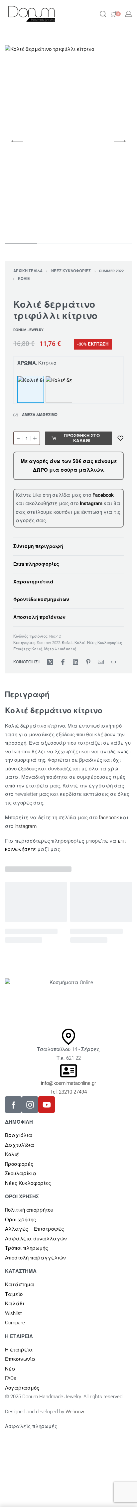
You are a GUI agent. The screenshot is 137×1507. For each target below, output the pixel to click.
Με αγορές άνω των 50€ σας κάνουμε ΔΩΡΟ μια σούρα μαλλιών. (69, 465)
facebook (109, 818)
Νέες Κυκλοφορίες (71, 271)
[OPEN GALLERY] (68, 141)
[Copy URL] (113, 662)
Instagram (92, 503)
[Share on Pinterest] (88, 662)
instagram (26, 826)
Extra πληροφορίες (36, 564)
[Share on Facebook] (63, 662)
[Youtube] (46, 1104)
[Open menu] (81, 14)
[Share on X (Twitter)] (50, 662)
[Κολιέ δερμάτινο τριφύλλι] (59, 389)
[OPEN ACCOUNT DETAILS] (128, 13)
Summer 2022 (111, 271)
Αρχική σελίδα (28, 271)
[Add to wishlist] (120, 438)
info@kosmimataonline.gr (68, 1083)
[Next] (119, 141)
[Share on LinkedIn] (75, 662)
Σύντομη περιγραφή (38, 546)
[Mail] (101, 662)
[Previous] (17, 141)
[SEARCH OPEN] (102, 13)
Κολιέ (24, 279)
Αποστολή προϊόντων (39, 617)
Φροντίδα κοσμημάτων (41, 599)
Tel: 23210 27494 (68, 1092)
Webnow (75, 1412)
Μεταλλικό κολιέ (60, 649)
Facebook (103, 495)
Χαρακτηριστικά (33, 581)
